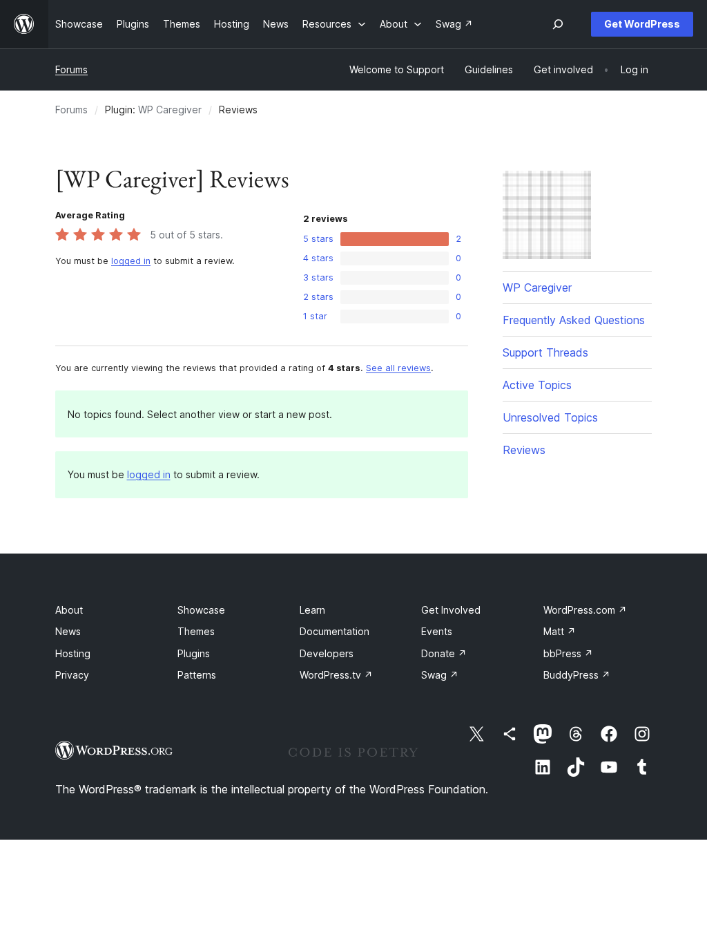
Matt (559, 631)
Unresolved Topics (550, 417)
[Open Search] (558, 24)
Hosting (72, 653)
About (69, 610)
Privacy (72, 675)
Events (436, 631)
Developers (327, 653)
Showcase (201, 610)
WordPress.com (585, 610)
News (68, 631)
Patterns (196, 675)
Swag (439, 675)
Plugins (193, 653)
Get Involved (451, 610)
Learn (312, 610)
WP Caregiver (170, 109)
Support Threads (545, 352)
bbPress (568, 653)
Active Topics (537, 385)
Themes (196, 631)
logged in (131, 261)
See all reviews (398, 368)
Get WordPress (642, 24)
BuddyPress (576, 675)
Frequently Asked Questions (574, 320)
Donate (444, 653)
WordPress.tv (336, 675)
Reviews (524, 450)
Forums (71, 69)
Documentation (334, 631)
